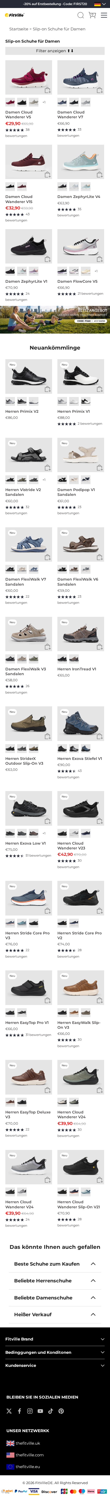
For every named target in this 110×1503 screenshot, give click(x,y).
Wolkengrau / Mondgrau (62, 401)
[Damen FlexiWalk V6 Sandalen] (80, 544)
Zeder (86, 1012)
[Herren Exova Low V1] (28, 808)
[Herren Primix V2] (28, 376)
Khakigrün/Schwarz (74, 1102)
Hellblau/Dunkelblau (22, 923)
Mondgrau (33, 102)
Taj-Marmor (74, 479)
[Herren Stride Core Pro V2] (80, 898)
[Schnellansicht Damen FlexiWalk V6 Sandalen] (99, 557)
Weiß (33, 401)
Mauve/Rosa (33, 271)
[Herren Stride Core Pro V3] (28, 898)
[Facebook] (19, 1410)
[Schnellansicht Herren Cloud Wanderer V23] (99, 821)
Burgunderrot (22, 186)
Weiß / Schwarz (86, 401)
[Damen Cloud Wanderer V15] (28, 162)
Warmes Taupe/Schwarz (33, 833)
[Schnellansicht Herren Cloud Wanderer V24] (99, 1090)
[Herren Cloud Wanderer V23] (80, 808)
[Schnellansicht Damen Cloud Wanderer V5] (47, 90)
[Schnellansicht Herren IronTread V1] (99, 646)
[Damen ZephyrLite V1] (28, 246)
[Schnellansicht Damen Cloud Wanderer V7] (99, 90)
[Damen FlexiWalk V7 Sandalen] (28, 544)
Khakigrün (22, 479)
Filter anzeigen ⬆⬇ (55, 50)
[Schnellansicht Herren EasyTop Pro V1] (47, 1000)
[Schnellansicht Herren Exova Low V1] (47, 821)
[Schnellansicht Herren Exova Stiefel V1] (99, 736)
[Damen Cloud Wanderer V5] (28, 77)
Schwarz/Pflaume (62, 186)
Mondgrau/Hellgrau (74, 833)
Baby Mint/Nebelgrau (22, 271)
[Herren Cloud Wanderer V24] (80, 1077)
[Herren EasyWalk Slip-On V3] (80, 987)
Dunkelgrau (33, 479)
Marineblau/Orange (74, 1192)
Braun (74, 569)
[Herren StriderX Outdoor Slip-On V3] (28, 723)
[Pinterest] (61, 1410)
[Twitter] (9, 1410)
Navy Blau (62, 102)
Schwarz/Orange (62, 923)
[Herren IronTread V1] (80, 634)
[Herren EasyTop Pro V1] (28, 987)
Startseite (18, 28)
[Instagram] (30, 1410)
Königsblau (86, 833)
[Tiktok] (50, 1410)
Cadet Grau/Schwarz (22, 1192)
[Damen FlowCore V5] (80, 246)
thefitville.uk (28, 1443)
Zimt (10, 1102)
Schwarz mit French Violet (62, 271)
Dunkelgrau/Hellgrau (22, 833)
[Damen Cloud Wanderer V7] (80, 77)
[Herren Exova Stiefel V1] (80, 723)
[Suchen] (81, 15)
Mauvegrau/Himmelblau (74, 186)
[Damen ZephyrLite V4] (80, 162)
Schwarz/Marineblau (86, 748)
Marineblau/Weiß (74, 923)
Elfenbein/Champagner (86, 271)
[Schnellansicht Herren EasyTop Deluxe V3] (47, 1090)
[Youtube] (40, 1410)
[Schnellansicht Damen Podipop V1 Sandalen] (99, 467)
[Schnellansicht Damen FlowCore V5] (99, 259)
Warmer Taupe (22, 658)
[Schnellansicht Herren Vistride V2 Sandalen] (47, 467)
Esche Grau (86, 102)
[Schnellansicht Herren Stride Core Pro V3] (47, 911)
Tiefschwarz (22, 102)
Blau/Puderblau (86, 1192)
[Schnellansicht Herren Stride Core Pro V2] (99, 911)
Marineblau (86, 479)
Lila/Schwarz (74, 271)
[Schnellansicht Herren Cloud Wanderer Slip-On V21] (99, 1180)
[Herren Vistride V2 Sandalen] (28, 455)
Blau (33, 569)
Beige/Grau (62, 1102)
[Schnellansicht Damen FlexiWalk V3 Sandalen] (47, 646)
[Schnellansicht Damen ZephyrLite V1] (47, 259)
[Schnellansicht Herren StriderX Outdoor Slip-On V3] (47, 736)
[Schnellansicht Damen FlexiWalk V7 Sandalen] (47, 557)
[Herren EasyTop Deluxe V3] (28, 1077)
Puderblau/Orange (86, 186)
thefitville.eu (28, 1466)
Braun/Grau (74, 658)
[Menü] (104, 15)
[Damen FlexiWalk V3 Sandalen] (28, 634)
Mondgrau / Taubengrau (10, 401)
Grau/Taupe (33, 658)
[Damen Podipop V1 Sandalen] (80, 455)
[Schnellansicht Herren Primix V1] (99, 389)
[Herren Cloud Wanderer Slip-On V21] (80, 1167)
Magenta (10, 102)
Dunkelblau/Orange (10, 923)
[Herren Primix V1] (80, 376)
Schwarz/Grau (62, 658)
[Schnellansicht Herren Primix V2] (47, 389)
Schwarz (74, 102)
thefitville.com (30, 1454)
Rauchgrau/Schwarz (74, 748)
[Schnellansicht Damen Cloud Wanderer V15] (47, 174)
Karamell (74, 1012)
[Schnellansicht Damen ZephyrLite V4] (99, 174)
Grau (86, 569)
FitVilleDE (44, 1483)
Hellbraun (33, 748)
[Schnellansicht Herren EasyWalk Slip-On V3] (99, 1000)
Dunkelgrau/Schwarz (10, 833)
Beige (22, 569)
